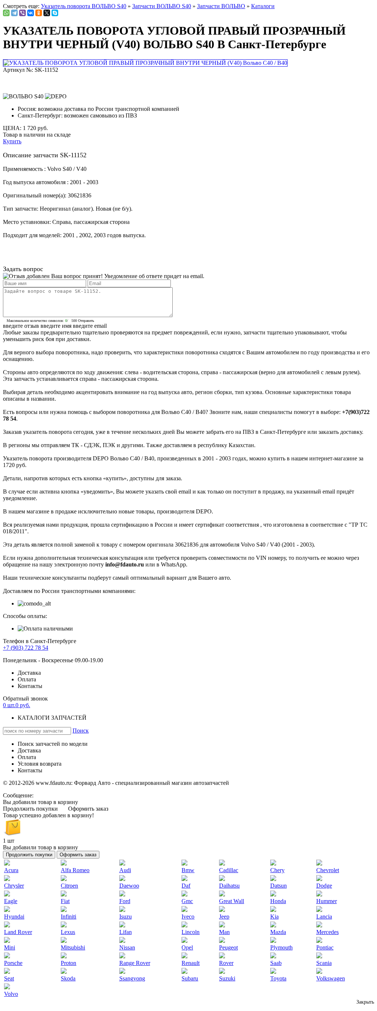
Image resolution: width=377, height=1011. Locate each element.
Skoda (68, 978)
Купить (12, 141)
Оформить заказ (88, 808)
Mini (9, 947)
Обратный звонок (25, 698)
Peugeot (228, 947)
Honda (278, 901)
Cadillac (228, 870)
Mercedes (327, 932)
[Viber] (22, 13)
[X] (46, 13)
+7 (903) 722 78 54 (25, 648)
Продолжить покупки (30, 808)
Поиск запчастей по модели (53, 744)
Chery (277, 870)
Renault (191, 963)
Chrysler (14, 885)
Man (224, 932)
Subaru (190, 978)
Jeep (224, 916)
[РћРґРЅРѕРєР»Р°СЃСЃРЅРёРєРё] (38, 13)
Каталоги (263, 6)
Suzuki (227, 978)
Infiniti (68, 916)
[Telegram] (14, 13)
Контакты (30, 686)
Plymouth (281, 947)
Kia (274, 916)
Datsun (278, 885)
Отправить (86, 321)
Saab (276, 963)
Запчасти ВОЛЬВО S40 (161, 6)
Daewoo (129, 885)
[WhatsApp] (6, 13)
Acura (11, 870)
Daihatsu (229, 885)
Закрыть (365, 1002)
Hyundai (14, 916)
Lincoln (191, 932)
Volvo (11, 994)
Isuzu (125, 916)
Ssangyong (132, 978)
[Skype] (55, 13)
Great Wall (231, 901)
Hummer (326, 901)
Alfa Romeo (75, 870)
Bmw (188, 870)
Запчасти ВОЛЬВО (221, 6)
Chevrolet (327, 870)
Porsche (13, 963)
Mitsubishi (73, 947)
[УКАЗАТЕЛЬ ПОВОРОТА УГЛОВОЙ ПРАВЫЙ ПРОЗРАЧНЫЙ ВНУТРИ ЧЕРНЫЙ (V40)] (146, 63)
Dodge (324, 885)
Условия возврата (39, 764)
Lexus (68, 932)
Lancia (324, 916)
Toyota (278, 978)
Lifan (125, 932)
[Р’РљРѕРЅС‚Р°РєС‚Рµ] (30, 13)
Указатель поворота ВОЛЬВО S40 (83, 6)
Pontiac (325, 947)
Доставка (29, 673)
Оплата (27, 679)
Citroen (69, 885)
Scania (324, 963)
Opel (187, 947)
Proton (68, 963)
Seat (9, 978)
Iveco (188, 916)
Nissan (127, 947)
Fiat (65, 901)
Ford (124, 901)
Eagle (10, 901)
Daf (186, 885)
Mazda (278, 932)
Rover (226, 963)
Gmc (187, 901)
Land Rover (18, 932)
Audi (125, 870)
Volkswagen (330, 978)
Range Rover (134, 963)
